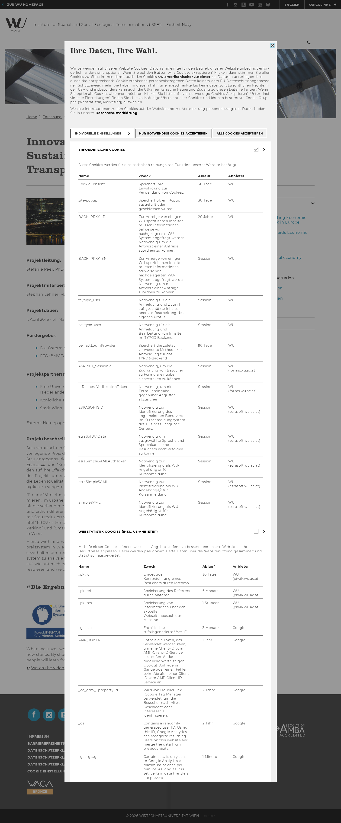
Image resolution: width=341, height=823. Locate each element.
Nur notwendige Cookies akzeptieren (173, 133)
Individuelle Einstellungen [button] (98, 133)
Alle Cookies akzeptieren (240, 133)
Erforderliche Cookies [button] (101, 149)
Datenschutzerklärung (116, 113)
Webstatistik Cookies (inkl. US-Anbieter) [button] (118, 531)
